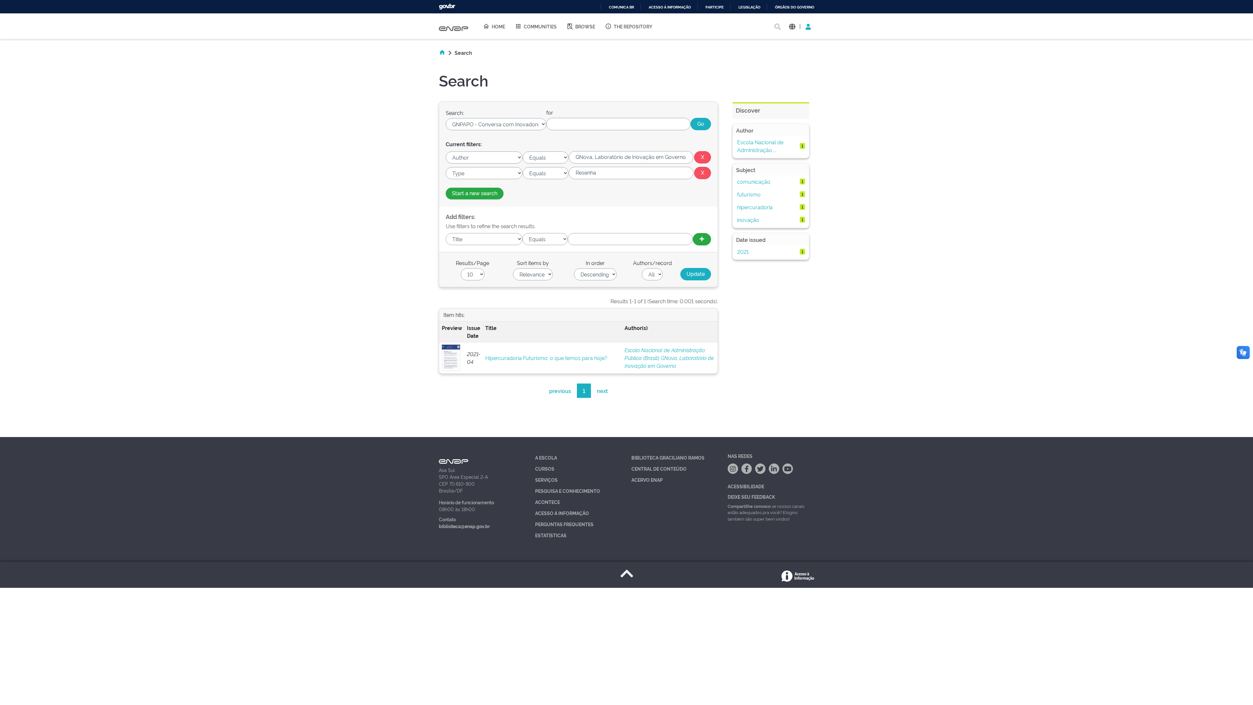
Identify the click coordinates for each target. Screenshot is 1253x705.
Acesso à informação (670, 7)
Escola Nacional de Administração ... (760, 145)
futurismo (749, 194)
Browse (585, 26)
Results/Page (472, 262)
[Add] (702, 239)
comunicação (753, 181)
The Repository (633, 26)
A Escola (546, 457)
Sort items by (533, 262)
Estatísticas (550, 535)
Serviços (546, 480)
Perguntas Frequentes (564, 524)
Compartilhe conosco (749, 506)
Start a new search (474, 192)
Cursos (544, 468)
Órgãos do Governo (794, 7)
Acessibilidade (746, 486)
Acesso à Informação (562, 513)
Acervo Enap (647, 480)
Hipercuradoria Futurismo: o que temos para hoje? (546, 357)
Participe (714, 7)
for (549, 112)
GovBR (447, 7)
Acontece (547, 502)
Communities (540, 26)
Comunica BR (621, 7)
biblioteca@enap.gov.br (464, 526)
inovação (748, 219)
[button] (792, 26)
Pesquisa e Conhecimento (567, 491)
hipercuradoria (755, 207)
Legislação (749, 7)
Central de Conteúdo (659, 468)
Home (498, 26)
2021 (743, 251)
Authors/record (652, 262)
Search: (455, 112)
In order (595, 262)
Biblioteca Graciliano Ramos (667, 457)
